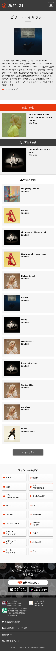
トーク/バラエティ (10, 551)
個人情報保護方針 (9, 641)
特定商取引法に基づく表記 (15, 628)
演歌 (8, 487)
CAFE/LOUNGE (12, 524)
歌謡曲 (35, 478)
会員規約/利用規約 (12, 622)
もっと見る (29, 452)
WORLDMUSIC (36, 523)
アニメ (35, 533)
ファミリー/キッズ (11, 542)
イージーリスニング (10, 532)
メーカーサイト (9, 89)
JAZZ (34, 505)
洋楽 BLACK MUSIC (12, 496)
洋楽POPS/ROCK (38, 486)
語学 (34, 551)
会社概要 (6, 635)
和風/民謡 (36, 542)
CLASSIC (10, 514)
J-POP (8, 478)
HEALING (36, 514)
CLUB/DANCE (38, 496)
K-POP (9, 505)
